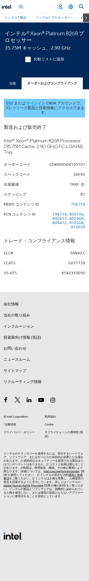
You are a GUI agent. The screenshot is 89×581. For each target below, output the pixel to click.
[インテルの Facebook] (6, 400)
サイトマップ (15, 370)
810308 (76, 223)
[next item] (86, 18)
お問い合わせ (15, 348)
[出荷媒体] (82, 184)
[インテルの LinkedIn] (29, 400)
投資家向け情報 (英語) (22, 337)
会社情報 (11, 304)
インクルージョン (19, 326)
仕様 (12, 83)
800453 (59, 218)
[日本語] (70, 6)
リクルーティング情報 (23, 381)
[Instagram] (53, 400)
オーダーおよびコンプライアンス (52, 83)
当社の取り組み (17, 315)
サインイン (35, 103)
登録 (9, 103)
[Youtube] (41, 400)
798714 (59, 214)
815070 (78, 227)
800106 (76, 214)
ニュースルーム (17, 359)
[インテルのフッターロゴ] (13, 535)
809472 (59, 223)
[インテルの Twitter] (18, 400)
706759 (78, 204)
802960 (76, 218)
